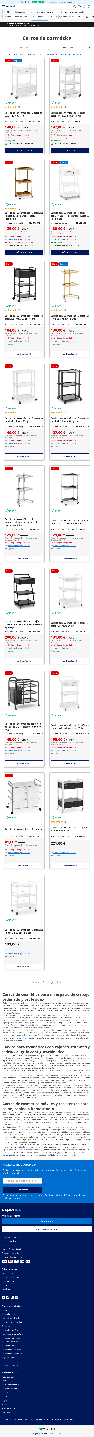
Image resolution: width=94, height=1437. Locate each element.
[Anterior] (43, 982)
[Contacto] (79, 6)
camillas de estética (33, 1150)
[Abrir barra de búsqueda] (74, 6)
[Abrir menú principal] (3, 6)
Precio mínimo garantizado (19, 138)
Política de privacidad (55, 1195)
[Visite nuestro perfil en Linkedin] (12, 1298)
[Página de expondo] (5, 54)
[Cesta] (89, 6)
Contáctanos (47, 1221)
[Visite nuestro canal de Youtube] (3, 1298)
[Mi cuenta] (84, 6)
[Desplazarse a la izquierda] (3, 24)
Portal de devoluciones (47, 1229)
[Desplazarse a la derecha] (91, 24)
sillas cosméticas (27, 1038)
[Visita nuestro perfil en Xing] (16, 1298)
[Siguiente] (52, 982)
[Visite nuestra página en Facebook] (7, 1298)
